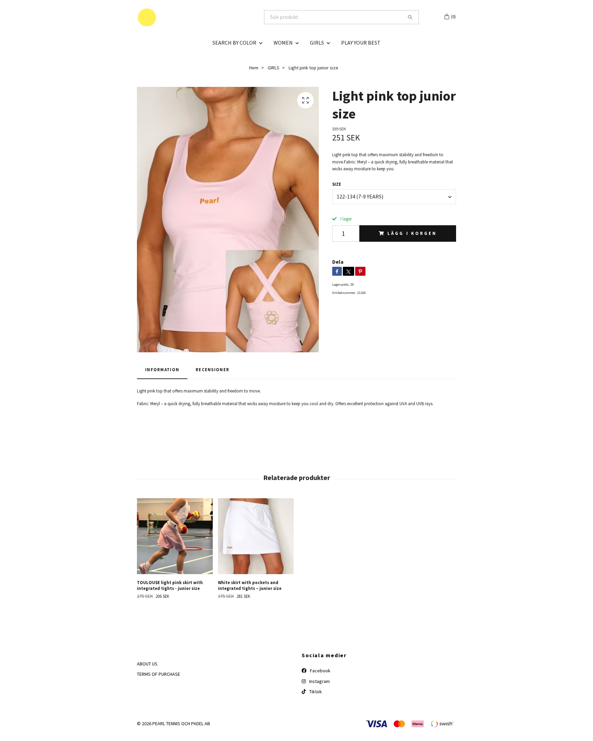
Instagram (319, 681)
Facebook (319, 671)
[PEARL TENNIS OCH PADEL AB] (216, 17)
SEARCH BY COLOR (234, 42)
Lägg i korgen (412, 233)
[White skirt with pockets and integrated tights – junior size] (256, 536)
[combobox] (394, 196)
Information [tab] (162, 369)
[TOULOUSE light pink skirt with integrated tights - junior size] (175, 536)
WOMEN (283, 42)
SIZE (336, 184)
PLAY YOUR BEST (361, 42)
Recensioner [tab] (212, 369)
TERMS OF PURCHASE (158, 674)
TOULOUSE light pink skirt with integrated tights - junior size (170, 585)
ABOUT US (147, 664)
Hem (253, 68)
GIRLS (317, 42)
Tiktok (315, 691)
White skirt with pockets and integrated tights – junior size (249, 585)
